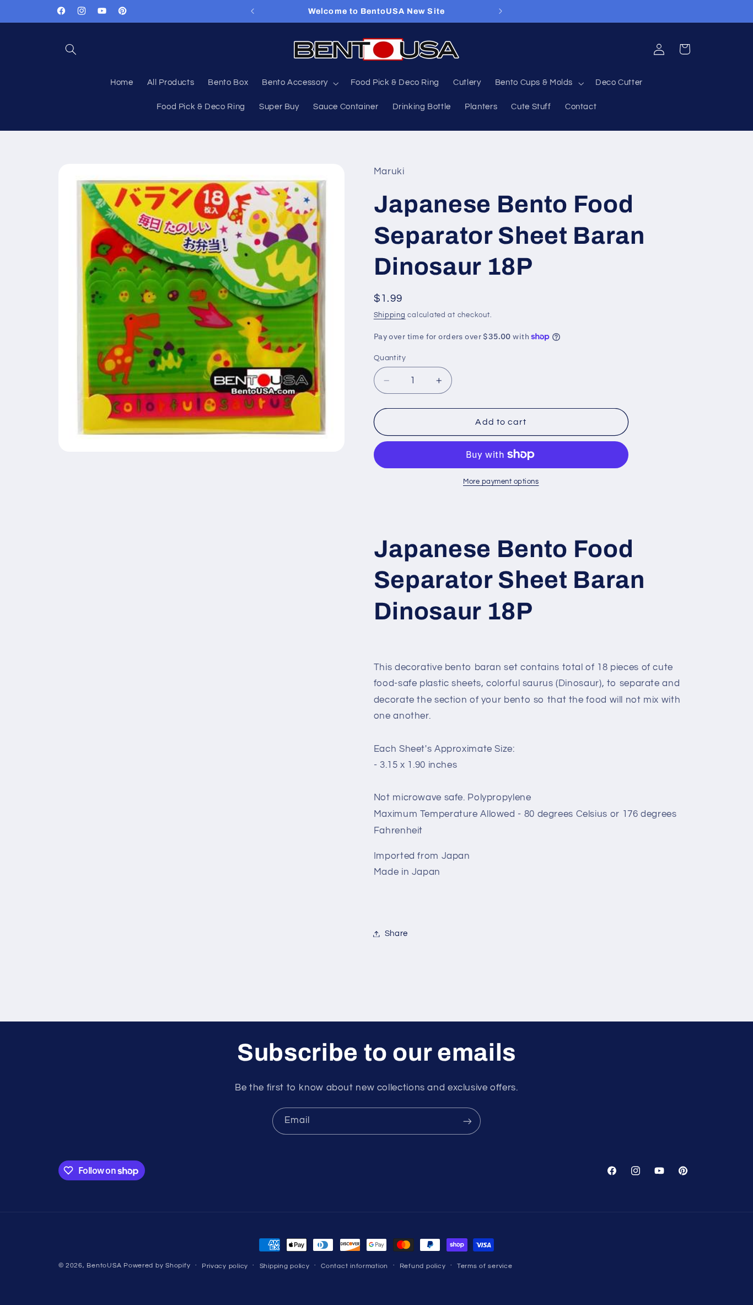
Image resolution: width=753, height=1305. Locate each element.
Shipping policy (285, 1266)
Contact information (354, 1266)
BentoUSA (104, 1266)
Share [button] (396, 933)
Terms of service (485, 1266)
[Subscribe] (467, 1121)
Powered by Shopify (156, 1266)
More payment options (501, 481)
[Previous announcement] (252, 11)
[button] (71, 49)
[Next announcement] (500, 11)
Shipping (390, 315)
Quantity (390, 358)
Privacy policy (225, 1266)
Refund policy (423, 1266)
